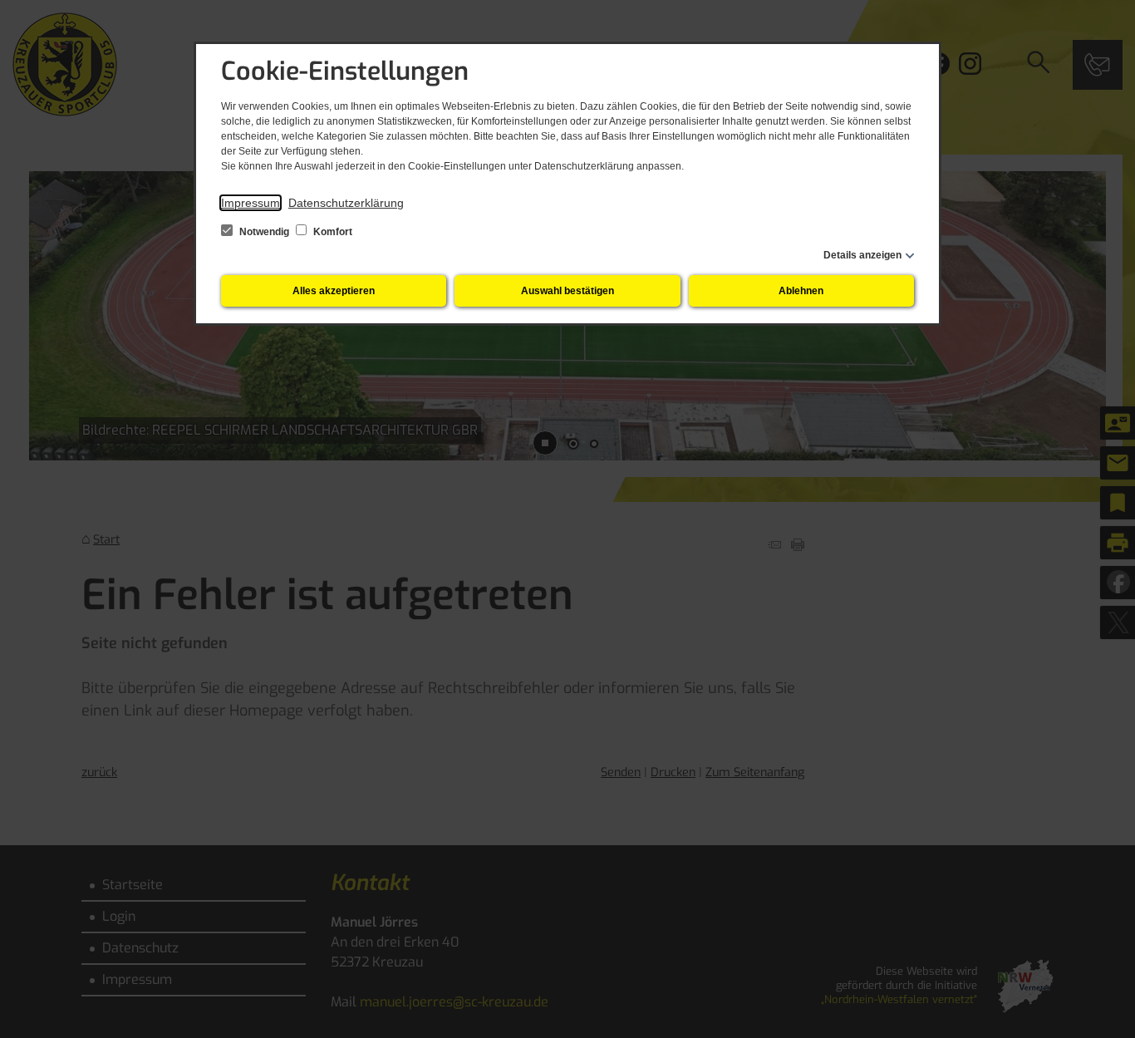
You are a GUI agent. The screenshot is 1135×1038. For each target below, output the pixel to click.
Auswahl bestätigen (567, 291)
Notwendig (264, 232)
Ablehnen (801, 291)
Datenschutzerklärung (346, 202)
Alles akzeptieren (333, 291)
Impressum (250, 202)
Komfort (331, 232)
